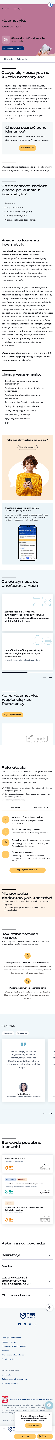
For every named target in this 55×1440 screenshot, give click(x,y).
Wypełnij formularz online (27, 870)
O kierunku (9, 59)
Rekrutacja (22, 59)
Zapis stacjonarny (40, 808)
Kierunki (5, 9)
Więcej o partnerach (12, 715)
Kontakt (5, 1351)
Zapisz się (25, 1436)
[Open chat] (49, 1405)
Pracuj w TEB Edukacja (11, 1338)
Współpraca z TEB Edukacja (13, 1355)
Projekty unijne (8, 1359)
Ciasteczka (6, 1375)
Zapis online (15, 808)
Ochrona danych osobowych (14, 1379)
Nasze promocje (9, 1342)
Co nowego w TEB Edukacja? (14, 1346)
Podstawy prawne (10, 1384)
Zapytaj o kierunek (27, 447)
